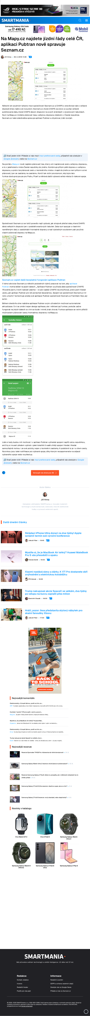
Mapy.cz (15, 164)
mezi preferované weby (49, 156)
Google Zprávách (11, 159)
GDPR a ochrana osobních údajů (61, 984)
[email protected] (26, 1006)
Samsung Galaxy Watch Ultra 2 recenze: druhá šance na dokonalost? (45, 764)
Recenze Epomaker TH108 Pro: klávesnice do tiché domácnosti (42, 752)
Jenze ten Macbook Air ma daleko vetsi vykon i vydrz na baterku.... (33, 723)
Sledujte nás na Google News (60, 987)
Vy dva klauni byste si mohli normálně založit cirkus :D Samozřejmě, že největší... (37, 732)
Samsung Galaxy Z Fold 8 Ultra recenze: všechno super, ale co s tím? (44, 786)
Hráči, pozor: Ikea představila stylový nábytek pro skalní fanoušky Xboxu (53, 612)
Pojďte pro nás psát (24, 991)
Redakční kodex (22, 987)
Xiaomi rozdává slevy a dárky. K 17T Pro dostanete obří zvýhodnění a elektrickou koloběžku (56, 573)
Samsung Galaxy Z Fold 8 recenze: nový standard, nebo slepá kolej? (44, 797)
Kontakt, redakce (23, 980)
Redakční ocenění (56, 980)
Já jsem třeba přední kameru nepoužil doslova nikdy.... (29, 714)
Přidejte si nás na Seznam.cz (60, 991)
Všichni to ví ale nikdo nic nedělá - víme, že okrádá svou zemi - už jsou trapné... (36, 741)
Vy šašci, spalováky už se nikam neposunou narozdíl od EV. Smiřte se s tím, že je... (36, 706)
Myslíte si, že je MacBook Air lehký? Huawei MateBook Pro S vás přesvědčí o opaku (56, 554)
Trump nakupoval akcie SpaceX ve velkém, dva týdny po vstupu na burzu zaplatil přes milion (56, 592)
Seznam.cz (32, 159)
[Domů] (16, 20)
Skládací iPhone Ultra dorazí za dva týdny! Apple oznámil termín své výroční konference (53, 534)
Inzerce (19, 984)
